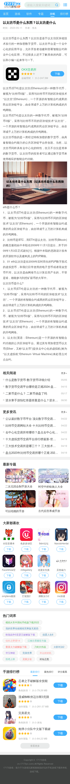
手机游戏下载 (54, 767)
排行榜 (64, 14)
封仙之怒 (44, 659)
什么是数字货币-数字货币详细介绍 (27, 380)
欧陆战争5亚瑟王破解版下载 (20, 634)
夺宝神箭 (10, 652)
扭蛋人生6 (48, 634)
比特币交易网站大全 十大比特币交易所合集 (33, 425)
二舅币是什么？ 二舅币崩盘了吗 (26, 393)
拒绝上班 (10, 659)
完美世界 (27, 652)
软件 (29, 14)
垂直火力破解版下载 (16, 646)
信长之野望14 (13, 640)
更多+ (64, 373)
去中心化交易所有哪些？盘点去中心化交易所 (34, 432)
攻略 (52, 14)
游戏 (17, 14)
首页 (6, 14)
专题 (41, 14)
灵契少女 (27, 659)
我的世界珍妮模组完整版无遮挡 (22, 628)
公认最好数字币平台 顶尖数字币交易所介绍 (33, 418)
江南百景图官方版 (37, 640)
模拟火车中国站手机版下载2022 (22, 622)
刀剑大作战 (40, 646)
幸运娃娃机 (45, 652)
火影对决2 (59, 646)
